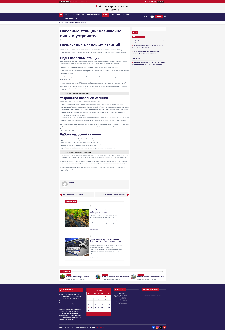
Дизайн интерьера (77, 14)
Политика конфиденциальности (152, 295)
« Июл (89, 313)
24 (88, 307)
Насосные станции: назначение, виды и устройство (75, 22)
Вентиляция (105, 274)
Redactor (64, 40)
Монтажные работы (93, 14)
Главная (67, 14)
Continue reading (95, 229)
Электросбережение (70, 18)
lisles (93, 206)
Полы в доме (115, 14)
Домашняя (61, 22)
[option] (77, 277)
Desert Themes (99, 327)
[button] (162, 272)
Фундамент (126, 14)
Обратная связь (148, 292)
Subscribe (159, 16)
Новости (105, 14)
